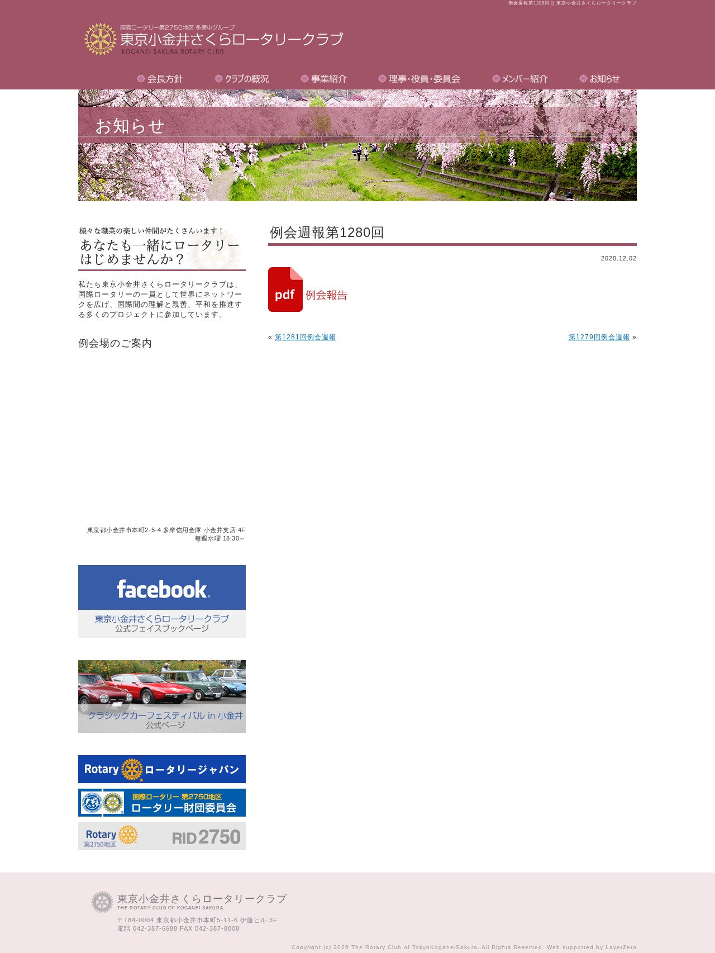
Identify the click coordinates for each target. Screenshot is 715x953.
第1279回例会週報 (599, 337)
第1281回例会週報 (305, 337)
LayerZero (621, 947)
